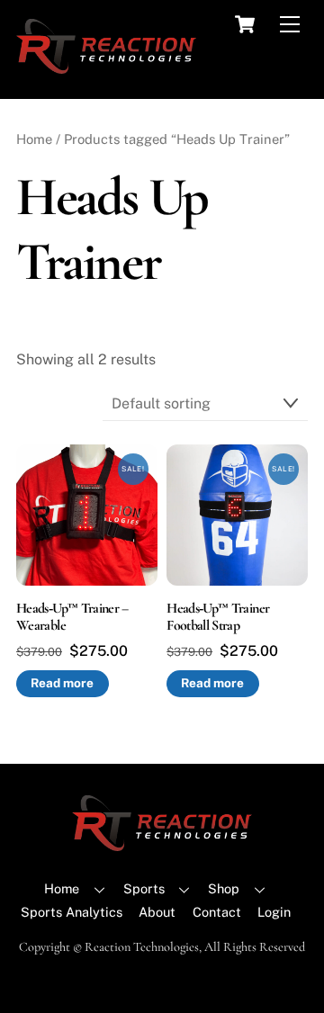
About (157, 911)
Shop (223, 888)
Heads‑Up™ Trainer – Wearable (72, 617)
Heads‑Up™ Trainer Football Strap (217, 617)
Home (34, 139)
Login (274, 911)
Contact (217, 911)
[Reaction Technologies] (106, 65)
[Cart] (245, 24)
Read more (62, 683)
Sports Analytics (71, 911)
